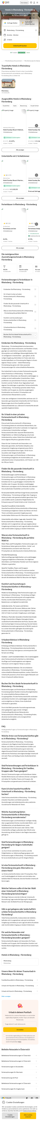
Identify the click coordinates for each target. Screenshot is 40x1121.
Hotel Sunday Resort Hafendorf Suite (16, 130)
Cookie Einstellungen (10, 1116)
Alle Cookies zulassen (28, 1116)
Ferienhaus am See (9, 228)
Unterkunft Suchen (20, 46)
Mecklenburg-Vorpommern (13, 61)
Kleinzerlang (7, 963)
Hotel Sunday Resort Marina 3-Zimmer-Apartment (20, 180)
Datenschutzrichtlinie (29, 1111)
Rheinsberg (5, 91)
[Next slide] (36, 125)
